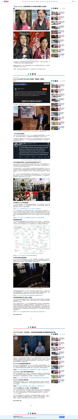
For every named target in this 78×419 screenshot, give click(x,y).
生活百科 (59, 51)
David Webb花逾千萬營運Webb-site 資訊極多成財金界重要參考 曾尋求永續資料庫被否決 (33, 377)
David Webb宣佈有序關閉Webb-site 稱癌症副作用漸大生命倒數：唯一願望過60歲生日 (32, 369)
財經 (16, 77)
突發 (59, 128)
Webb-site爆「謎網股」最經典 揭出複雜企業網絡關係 (27, 255)
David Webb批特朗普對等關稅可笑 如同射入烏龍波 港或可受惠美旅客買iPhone (31, 311)
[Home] (6, 1)
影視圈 (59, 37)
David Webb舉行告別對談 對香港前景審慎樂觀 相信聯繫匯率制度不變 (30, 295)
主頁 (14, 77)
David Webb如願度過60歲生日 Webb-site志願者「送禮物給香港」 (29, 208)
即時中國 (59, 23)
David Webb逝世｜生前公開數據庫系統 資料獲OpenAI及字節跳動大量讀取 (30, 217)
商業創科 (18, 77)
